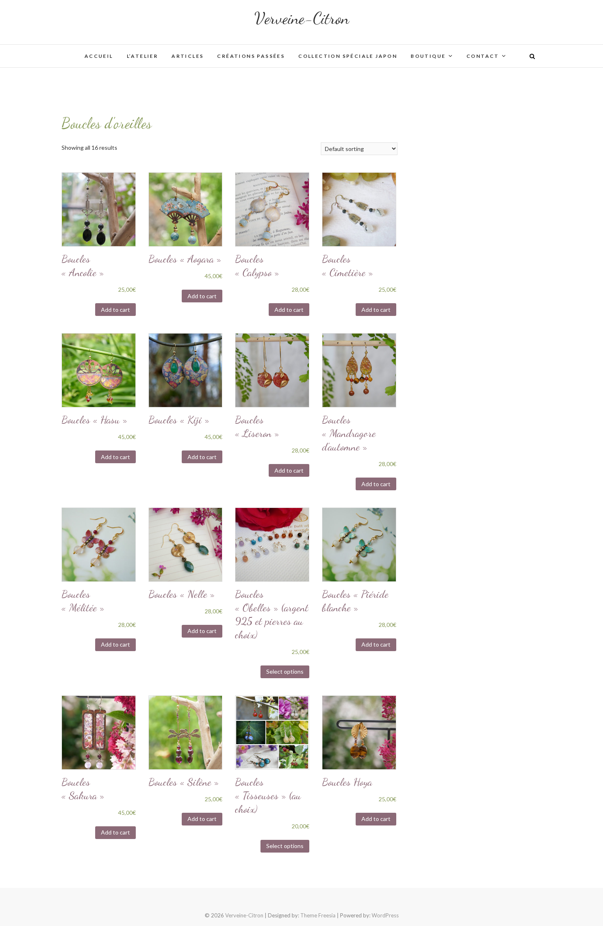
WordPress (385, 915)
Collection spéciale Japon (347, 56)
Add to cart (115, 309)
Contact (482, 56)
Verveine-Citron (301, 18)
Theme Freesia (318, 915)
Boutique (428, 56)
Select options (285, 671)
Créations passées (251, 56)
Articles (187, 56)
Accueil (99, 56)
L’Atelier (142, 56)
